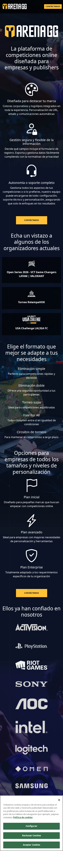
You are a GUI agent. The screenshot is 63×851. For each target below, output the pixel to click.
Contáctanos (53, 6)
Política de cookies (22, 817)
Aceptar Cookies (31, 844)
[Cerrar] (59, 800)
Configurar (31, 826)
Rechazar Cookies (31, 835)
